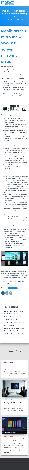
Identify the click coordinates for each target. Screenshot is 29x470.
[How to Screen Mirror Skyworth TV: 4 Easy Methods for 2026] (14, 425)
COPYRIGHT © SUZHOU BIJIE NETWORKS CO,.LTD (14, 462)
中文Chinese (19, 466)
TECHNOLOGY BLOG (8, 362)
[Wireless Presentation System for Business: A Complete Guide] (14, 388)
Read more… (7, 452)
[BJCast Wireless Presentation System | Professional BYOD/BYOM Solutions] (8, 3)
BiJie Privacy (10, 466)
